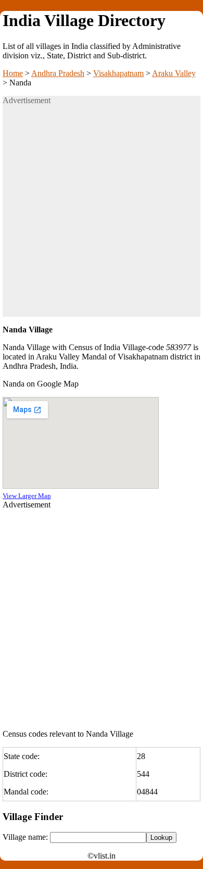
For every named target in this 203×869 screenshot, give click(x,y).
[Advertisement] (101, 215)
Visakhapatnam (118, 73)
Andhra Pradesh (57, 73)
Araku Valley (174, 73)
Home (13, 73)
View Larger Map (27, 496)
